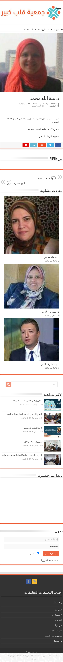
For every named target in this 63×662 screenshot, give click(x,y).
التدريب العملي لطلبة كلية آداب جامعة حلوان (22, 455)
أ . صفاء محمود (51, 257)
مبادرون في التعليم (53, 635)
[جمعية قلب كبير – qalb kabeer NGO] (31, 12)
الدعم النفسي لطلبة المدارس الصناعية (25, 414)
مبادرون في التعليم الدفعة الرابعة (28, 400)
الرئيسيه (58, 620)
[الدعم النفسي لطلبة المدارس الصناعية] (52, 418)
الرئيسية (56, 29)
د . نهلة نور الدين (50, 311)
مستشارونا (46, 29)
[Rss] (34, 581)
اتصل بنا (58, 609)
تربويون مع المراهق (33, 441)
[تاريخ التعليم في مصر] (52, 432)
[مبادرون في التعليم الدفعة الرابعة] (52, 405)
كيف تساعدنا (56, 630)
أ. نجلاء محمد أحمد (47, 177)
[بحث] (8, 384)
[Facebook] (28, 581)
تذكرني (33, 553)
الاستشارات (57, 615)
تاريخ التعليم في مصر (33, 428)
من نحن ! (58, 641)
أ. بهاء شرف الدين (16, 182)
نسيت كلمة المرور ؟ (50, 560)
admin (54, 104)
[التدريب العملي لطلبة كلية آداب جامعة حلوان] (52, 459)
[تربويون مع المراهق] (52, 446)
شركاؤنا (58, 625)
